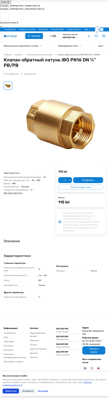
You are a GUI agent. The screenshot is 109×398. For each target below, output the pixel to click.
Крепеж (34, 353)
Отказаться (27, 391)
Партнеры (9, 341)
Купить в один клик (81, 187)
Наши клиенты (74, 29)
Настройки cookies (13, 361)
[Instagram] (92, 368)
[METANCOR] (10, 36)
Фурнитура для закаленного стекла (21, 46)
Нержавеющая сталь (68, 46)
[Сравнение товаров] (88, 36)
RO (97, 27)
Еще (86, 29)
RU (99, 29)
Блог (6, 337)
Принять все (11, 391)
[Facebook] (85, 368)
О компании (10, 29)
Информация (11, 328)
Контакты (43, 29)
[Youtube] (98, 368)
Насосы (34, 357)
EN (97, 32)
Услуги (33, 344)
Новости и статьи (27, 29)
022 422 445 (69, 37)
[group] (60, 124)
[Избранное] (96, 36)
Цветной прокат (38, 349)
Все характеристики (13, 193)
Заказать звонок (70, 34)
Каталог (34, 328)
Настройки (43, 391)
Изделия (34, 340)
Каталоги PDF (57, 29)
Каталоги (8, 350)
